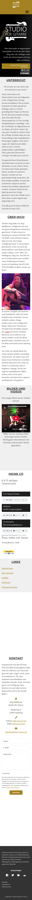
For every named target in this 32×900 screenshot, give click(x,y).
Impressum (6, 884)
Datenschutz (6, 887)
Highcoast (6, 582)
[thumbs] (16, 467)
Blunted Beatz (7, 568)
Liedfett (5, 578)
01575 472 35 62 (19, 724)
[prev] (6, 459)
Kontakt (5, 882)
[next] (25, 459)
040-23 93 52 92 (19, 721)
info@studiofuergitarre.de (16, 732)
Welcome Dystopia (9, 587)
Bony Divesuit (7, 573)
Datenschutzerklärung (13, 787)
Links (7, 332)
